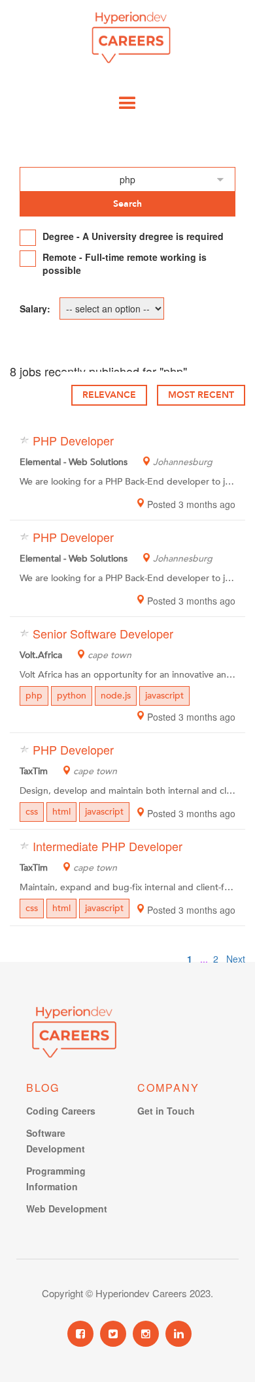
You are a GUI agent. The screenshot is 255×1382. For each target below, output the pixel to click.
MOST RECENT (201, 395)
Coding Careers (60, 1110)
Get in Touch (166, 1110)
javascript (164, 695)
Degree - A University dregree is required (133, 236)
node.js (116, 695)
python (71, 695)
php (34, 695)
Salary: (35, 308)
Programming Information (56, 1178)
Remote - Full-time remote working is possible (124, 263)
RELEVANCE (109, 395)
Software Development (55, 1140)
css (32, 811)
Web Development (66, 1208)
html (61, 811)
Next (235, 958)
